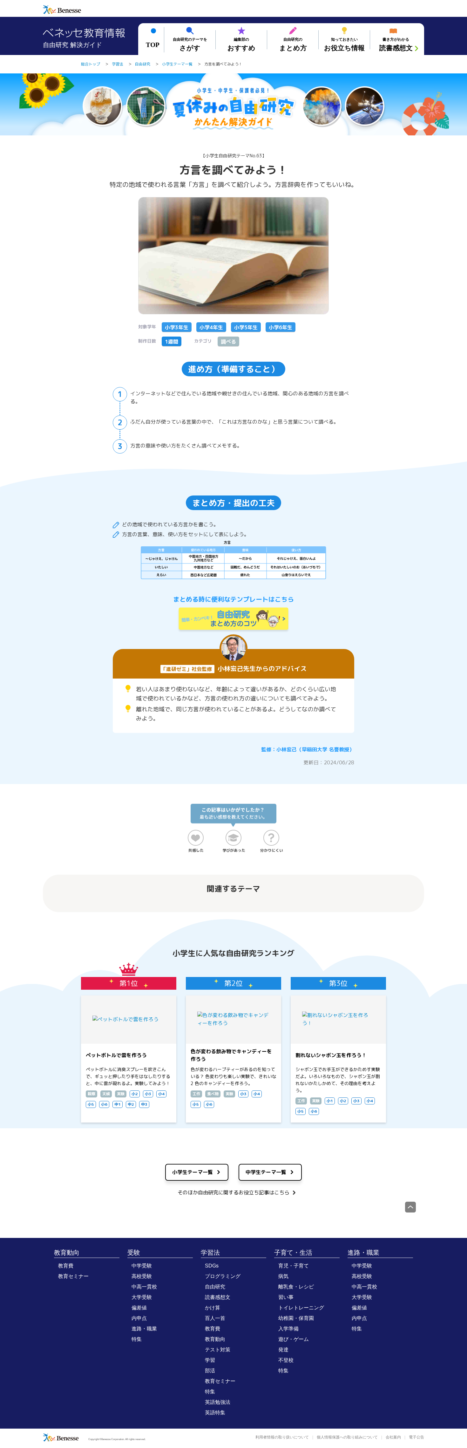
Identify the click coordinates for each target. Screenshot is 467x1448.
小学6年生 (280, 327)
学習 (210, 1360)
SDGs (212, 1265)
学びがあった (233, 850)
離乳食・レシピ (296, 1286)
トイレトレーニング (301, 1307)
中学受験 (142, 1265)
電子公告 (416, 1437)
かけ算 (212, 1307)
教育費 (65, 1265)
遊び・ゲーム (293, 1339)
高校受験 (142, 1276)
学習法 (210, 1252)
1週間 (171, 341)
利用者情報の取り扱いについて (282, 1437)
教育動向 (66, 1252)
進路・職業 (144, 1328)
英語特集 (215, 1412)
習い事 (286, 1297)
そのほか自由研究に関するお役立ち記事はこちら (233, 1192)
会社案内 (393, 1437)
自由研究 (215, 1286)
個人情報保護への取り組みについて (347, 1437)
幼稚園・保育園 (296, 1318)
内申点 (139, 1318)
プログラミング (222, 1276)
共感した (196, 850)
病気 (283, 1276)
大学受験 (142, 1297)
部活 (210, 1370)
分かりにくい (271, 850)
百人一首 (215, 1318)
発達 (283, 1349)
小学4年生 (211, 327)
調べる (228, 341)
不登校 (286, 1360)
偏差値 (139, 1307)
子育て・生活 (293, 1252)
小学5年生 (246, 327)
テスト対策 (217, 1349)
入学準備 (288, 1328)
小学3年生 (176, 327)
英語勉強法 (217, 1402)
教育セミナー (73, 1276)
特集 (137, 1339)
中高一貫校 (144, 1286)
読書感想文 (217, 1297)
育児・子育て (293, 1265)
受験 (133, 1252)
